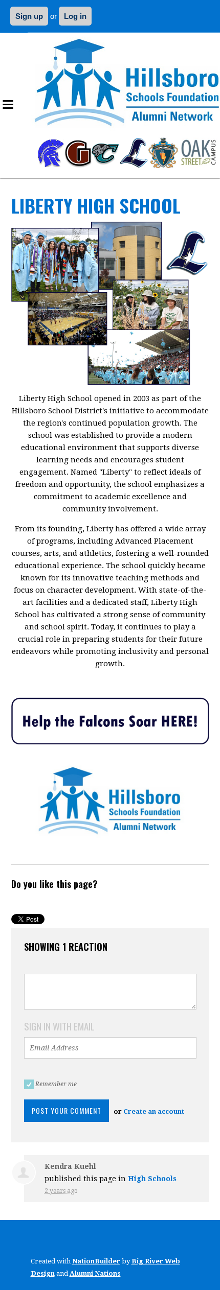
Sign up (29, 16)
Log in (75, 16)
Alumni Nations (95, 1273)
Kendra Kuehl (70, 1166)
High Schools (152, 1179)
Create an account (153, 1111)
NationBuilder (96, 1261)
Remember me (57, 1084)
